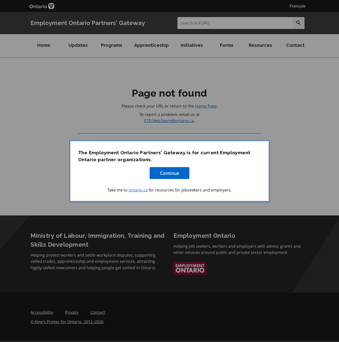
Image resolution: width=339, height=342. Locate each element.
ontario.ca (138, 189)
